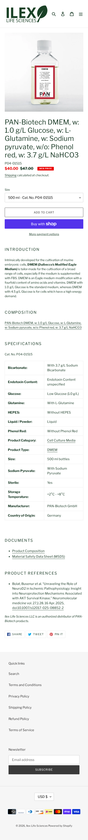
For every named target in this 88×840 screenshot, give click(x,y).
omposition (28, 551)
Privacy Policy (19, 696)
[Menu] (80, 13)
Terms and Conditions (25, 685)
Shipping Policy (20, 707)
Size (7, 189)
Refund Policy (19, 719)
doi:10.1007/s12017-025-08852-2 (38, 608)
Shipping (10, 175)
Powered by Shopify (60, 825)
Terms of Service (21, 730)
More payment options (44, 234)
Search (14, 674)
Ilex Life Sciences (37, 825)
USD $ (43, 797)
